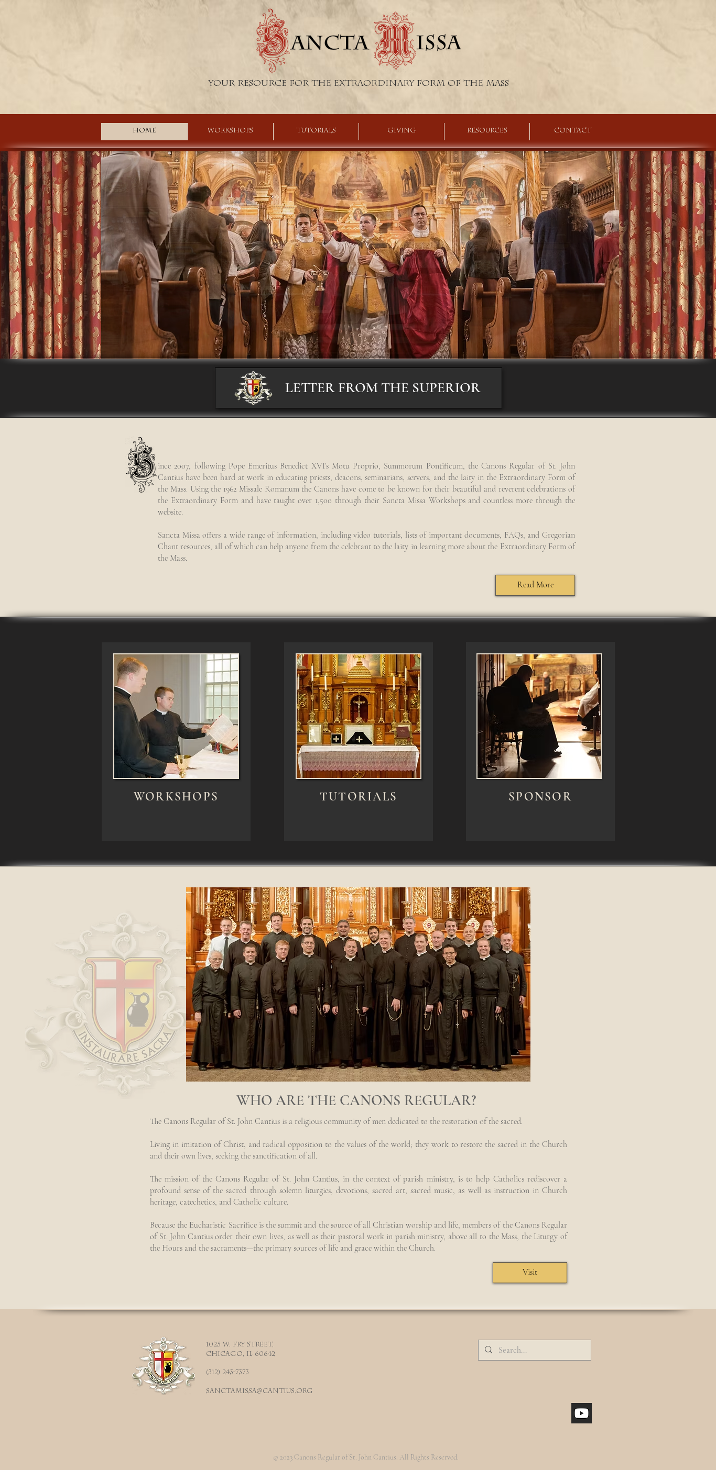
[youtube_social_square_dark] (581, 1413)
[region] (176, 741)
